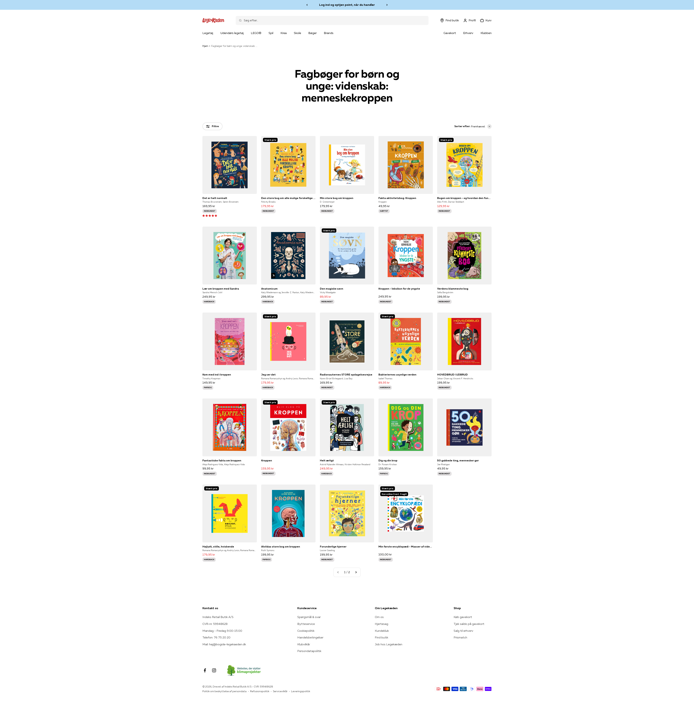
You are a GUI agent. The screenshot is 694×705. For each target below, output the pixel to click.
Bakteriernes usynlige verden (397, 374)
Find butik (381, 637)
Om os (379, 617)
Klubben (486, 33)
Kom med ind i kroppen (216, 374)
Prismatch (460, 637)
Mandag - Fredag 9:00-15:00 (222, 630)
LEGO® (256, 33)
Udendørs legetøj (232, 33)
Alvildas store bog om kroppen (280, 546)
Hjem (205, 45)
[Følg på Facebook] (204, 670)
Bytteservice (306, 624)
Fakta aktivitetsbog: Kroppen (397, 198)
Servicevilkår (280, 691)
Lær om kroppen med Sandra (220, 288)
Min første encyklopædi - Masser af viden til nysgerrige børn (405, 546)
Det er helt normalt (214, 198)
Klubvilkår (303, 644)
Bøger (312, 33)
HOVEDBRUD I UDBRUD (452, 374)
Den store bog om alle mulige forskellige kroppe (288, 198)
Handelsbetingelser (310, 637)
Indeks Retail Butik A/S (218, 617)
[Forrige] (307, 5)
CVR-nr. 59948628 (215, 624)
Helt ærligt (327, 460)
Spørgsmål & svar (309, 617)
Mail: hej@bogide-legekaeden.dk (224, 644)
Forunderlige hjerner (333, 546)
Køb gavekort (463, 617)
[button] (209, 215)
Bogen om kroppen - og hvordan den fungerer (464, 198)
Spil (271, 33)
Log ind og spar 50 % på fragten (347, 5)
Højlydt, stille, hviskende (218, 546)
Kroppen (266, 460)
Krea (283, 33)
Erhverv (468, 33)
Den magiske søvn (331, 288)
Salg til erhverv (463, 630)
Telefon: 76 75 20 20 (216, 637)
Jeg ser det (268, 374)
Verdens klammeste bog (452, 288)
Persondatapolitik (309, 651)
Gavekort (450, 33)
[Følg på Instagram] (214, 670)
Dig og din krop (387, 460)
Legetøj (207, 33)
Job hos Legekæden (388, 644)
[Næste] (387, 5)
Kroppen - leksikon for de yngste (399, 288)
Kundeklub (382, 630)
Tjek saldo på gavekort (469, 624)
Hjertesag (381, 624)
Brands (328, 33)
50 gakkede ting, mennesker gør (458, 460)
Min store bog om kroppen (336, 198)
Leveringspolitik (300, 691)
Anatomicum (269, 288)
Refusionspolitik (259, 691)
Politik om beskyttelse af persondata (224, 691)
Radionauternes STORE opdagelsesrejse (346, 374)
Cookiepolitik (305, 630)
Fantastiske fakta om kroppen (221, 460)
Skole (297, 33)
